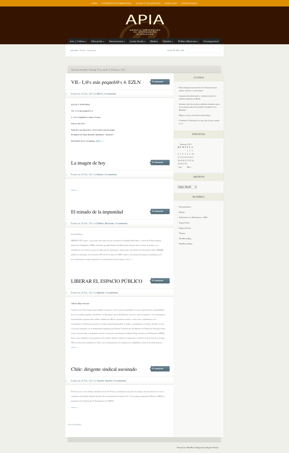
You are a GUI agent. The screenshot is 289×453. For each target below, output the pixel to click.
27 (183, 163)
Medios (154, 41)
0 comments (157, 81)
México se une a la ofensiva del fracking (194, 115)
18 (179, 160)
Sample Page (171, 3)
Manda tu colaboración (148, 3)
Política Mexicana (188, 41)
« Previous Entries (74, 424)
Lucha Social (137, 41)
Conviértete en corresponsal (116, 3)
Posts (82, 50)
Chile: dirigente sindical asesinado (104, 368)
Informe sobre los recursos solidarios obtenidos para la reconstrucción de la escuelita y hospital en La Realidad (199, 107)
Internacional (117, 41)
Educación (97, 41)
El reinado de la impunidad (97, 211)
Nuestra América (105, 380)
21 (186, 160)
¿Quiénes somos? (189, 3)
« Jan (180, 167)
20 (183, 160)
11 (179, 157)
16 (190, 157)
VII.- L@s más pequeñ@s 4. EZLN (106, 82)
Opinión (168, 41)
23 (190, 160)
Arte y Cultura (78, 41)
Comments (91, 50)
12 (181, 157)
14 (186, 157)
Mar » (189, 167)
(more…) (99, 141)
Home (94, 3)
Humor (100, 174)
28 (186, 163)
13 (183, 157)
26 (181, 163)
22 (188, 160)
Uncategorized (211, 41)
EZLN (100, 93)
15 (188, 157)
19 (181, 160)
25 (179, 163)
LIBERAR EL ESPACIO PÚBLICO (106, 280)
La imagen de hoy (88, 162)
